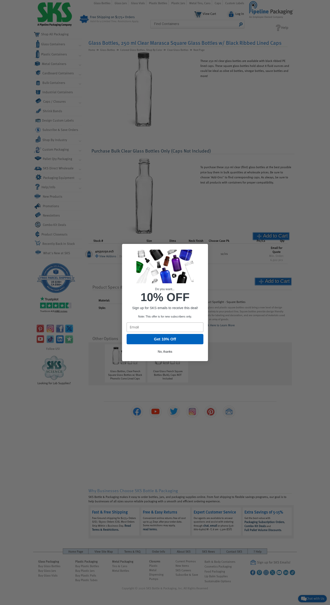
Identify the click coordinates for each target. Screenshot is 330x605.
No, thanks (165, 351)
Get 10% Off (165, 339)
